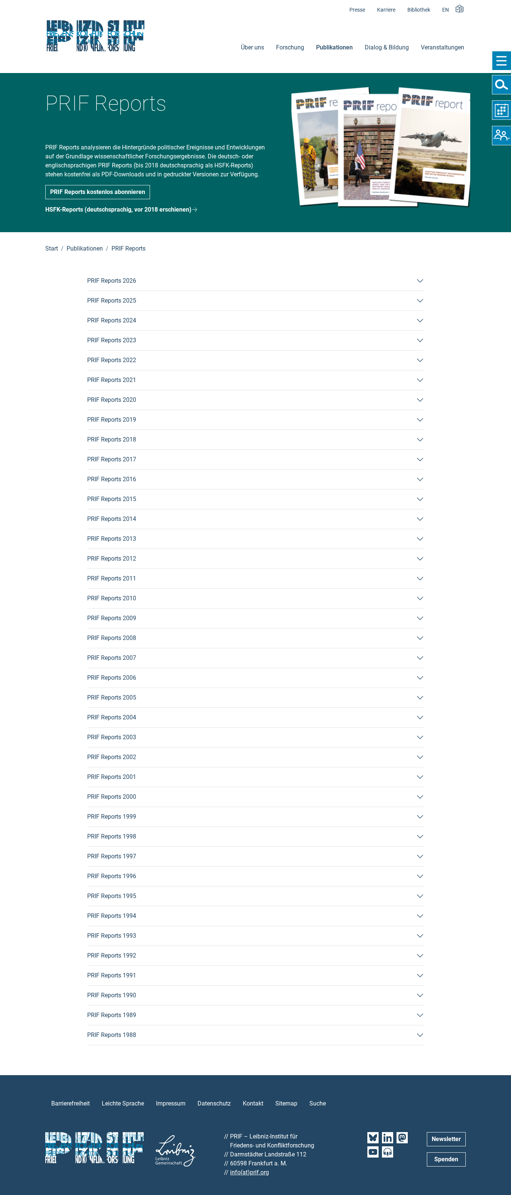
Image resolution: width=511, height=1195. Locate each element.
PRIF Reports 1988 (111, 1034)
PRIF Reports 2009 (111, 618)
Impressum (171, 1103)
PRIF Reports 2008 (111, 638)
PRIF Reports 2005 (111, 697)
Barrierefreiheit (70, 1103)
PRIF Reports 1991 (111, 975)
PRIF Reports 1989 (111, 1015)
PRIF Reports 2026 (111, 280)
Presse (357, 10)
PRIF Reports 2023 (111, 340)
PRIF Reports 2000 (111, 796)
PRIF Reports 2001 (111, 776)
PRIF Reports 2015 (111, 499)
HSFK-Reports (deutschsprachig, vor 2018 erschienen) (118, 209)
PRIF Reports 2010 (111, 598)
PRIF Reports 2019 (111, 419)
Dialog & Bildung (387, 47)
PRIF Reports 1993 (111, 935)
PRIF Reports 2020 (111, 399)
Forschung (290, 47)
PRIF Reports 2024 (111, 320)
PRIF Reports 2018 (111, 439)
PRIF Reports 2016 (111, 479)
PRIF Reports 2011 (111, 578)
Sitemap (286, 1103)
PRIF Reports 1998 (111, 836)
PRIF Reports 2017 (111, 459)
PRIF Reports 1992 (111, 955)
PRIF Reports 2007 (111, 657)
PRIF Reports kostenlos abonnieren (97, 191)
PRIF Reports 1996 (111, 876)
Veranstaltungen (442, 47)
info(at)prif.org (249, 1172)
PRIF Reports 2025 (111, 300)
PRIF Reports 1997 (111, 856)
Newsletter (446, 1139)
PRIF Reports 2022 (111, 360)
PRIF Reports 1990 (111, 995)
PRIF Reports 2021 (111, 379)
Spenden (446, 1159)
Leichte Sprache (123, 1103)
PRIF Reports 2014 (111, 518)
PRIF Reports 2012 (111, 558)
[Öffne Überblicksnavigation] (501, 60)
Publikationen (334, 47)
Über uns (252, 47)
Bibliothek (418, 10)
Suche (317, 1103)
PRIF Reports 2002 (111, 757)
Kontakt (253, 1103)
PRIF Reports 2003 (111, 737)
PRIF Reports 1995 (111, 896)
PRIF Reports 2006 (111, 677)
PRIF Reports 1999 (111, 816)
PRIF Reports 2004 (111, 717)
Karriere (386, 10)
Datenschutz (214, 1103)
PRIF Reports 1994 (111, 915)
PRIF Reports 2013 (111, 538)
